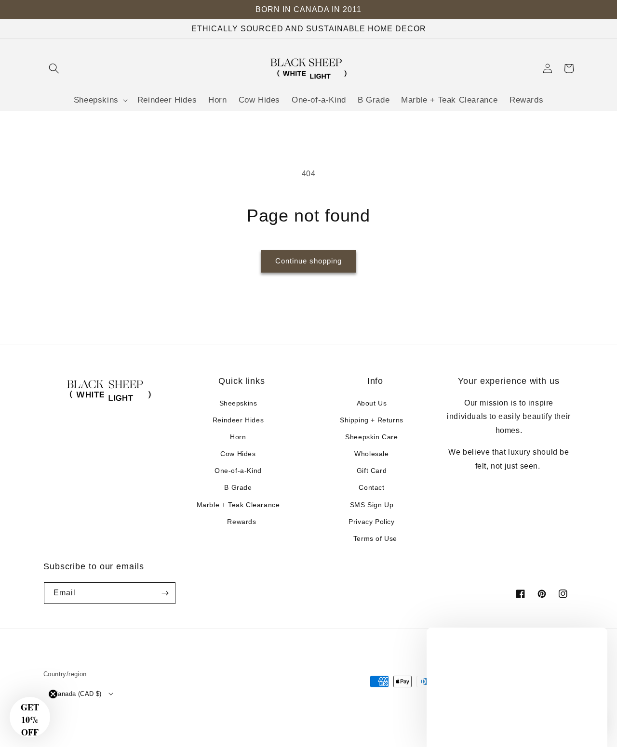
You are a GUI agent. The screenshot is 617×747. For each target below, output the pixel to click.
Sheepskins (238, 403)
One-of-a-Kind (238, 470)
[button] (54, 68)
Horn (238, 437)
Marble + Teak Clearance (238, 505)
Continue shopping (308, 261)
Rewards (241, 521)
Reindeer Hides (238, 420)
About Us (372, 403)
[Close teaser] (53, 694)
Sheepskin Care (371, 437)
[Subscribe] (164, 593)
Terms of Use (375, 538)
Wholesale (371, 454)
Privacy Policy (371, 521)
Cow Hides (237, 454)
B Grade (238, 487)
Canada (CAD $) (78, 693)
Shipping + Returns (371, 420)
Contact (371, 487)
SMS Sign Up (372, 505)
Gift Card (372, 470)
